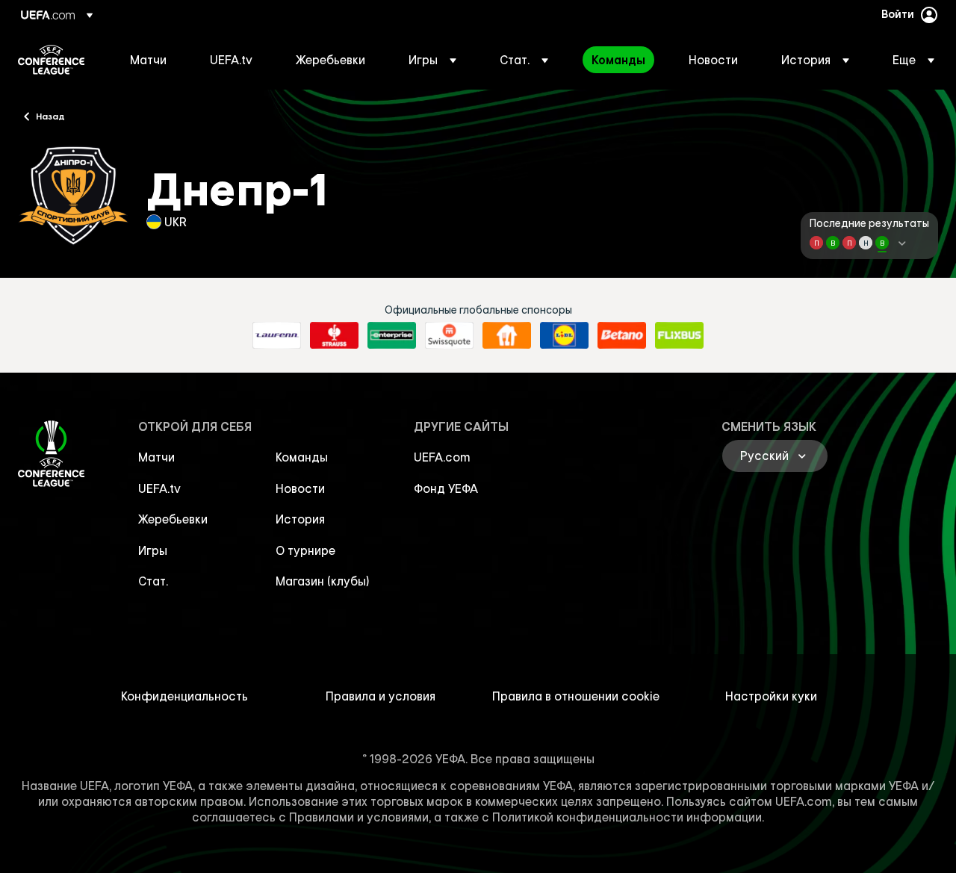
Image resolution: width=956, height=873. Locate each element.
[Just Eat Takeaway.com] (506, 335)
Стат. (153, 581)
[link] (148, 60)
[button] (432, 60)
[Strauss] (334, 335)
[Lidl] (564, 335)
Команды (302, 457)
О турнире (305, 550)
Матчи (156, 457)
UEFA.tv (159, 488)
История (300, 519)
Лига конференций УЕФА (51, 60)
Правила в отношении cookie (575, 696)
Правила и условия (380, 696)
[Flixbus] (679, 335)
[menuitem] (151, 60)
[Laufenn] (276, 335)
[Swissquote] (449, 335)
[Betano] (622, 335)
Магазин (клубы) (323, 581)
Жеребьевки (173, 519)
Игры (152, 550)
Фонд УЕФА (446, 488)
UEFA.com (442, 457)
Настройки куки (771, 696)
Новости (300, 488)
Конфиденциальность (184, 696)
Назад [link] (50, 116)
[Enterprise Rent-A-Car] (391, 335)
